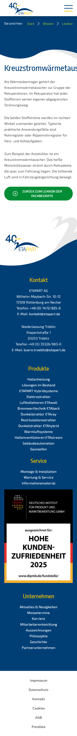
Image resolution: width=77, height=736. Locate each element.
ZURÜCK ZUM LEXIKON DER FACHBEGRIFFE (42, 193)
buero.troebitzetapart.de (44, 350)
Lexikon (68, 23)
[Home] (21, 9)
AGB (38, 717)
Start (30, 23)
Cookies (39, 708)
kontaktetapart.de (44, 314)
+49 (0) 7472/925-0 (45, 308)
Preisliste (39, 727)
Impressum (38, 680)
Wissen (48, 23)
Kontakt (38, 699)
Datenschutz (38, 689)
